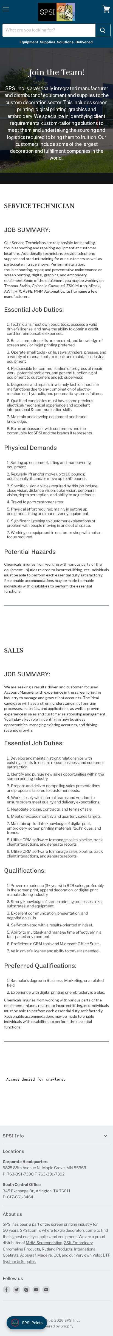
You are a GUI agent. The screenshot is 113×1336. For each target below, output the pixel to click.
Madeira (44, 1255)
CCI (56, 1255)
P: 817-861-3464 (18, 1197)
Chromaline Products (21, 1249)
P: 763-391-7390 (18, 1174)
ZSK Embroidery (78, 1242)
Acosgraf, (28, 1255)
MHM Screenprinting (44, 1242)
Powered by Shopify (57, 1326)
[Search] (102, 30)
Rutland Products (57, 1249)
